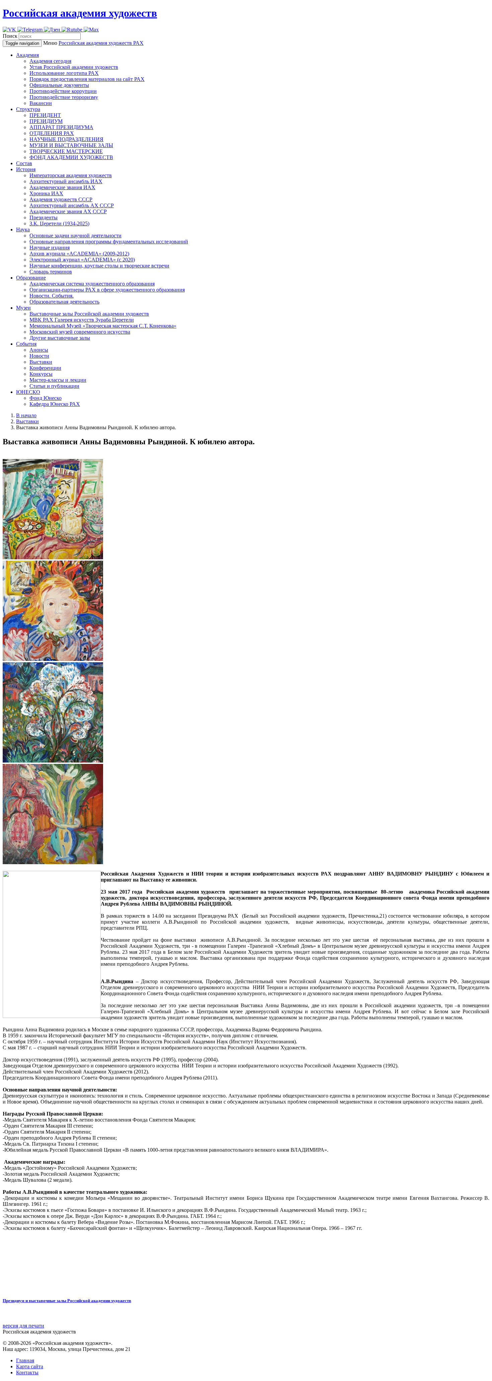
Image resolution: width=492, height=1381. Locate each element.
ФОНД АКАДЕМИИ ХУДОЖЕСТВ (71, 157)
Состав (24, 163)
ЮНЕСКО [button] (28, 392)
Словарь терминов (50, 271)
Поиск (10, 36)
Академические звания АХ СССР (68, 211)
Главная (25, 1360)
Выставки (40, 362)
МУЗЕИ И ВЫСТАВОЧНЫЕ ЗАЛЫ (71, 145)
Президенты (43, 217)
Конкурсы (41, 374)
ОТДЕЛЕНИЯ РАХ (51, 133)
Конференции (45, 368)
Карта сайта (29, 1366)
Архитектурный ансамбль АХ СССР (71, 205)
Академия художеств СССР (60, 199)
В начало (26, 415)
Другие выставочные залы (59, 338)
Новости (39, 356)
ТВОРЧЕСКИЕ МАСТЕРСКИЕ (66, 151)
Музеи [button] (23, 308)
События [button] (26, 344)
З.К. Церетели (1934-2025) (59, 223)
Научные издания (49, 247)
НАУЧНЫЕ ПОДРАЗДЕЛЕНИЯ (66, 139)
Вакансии (40, 103)
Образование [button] (31, 277)
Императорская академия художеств (70, 175)
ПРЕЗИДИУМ (46, 121)
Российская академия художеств (80, 13)
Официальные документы (59, 85)
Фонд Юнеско (45, 398)
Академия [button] (27, 55)
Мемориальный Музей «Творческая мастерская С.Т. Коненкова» (102, 326)
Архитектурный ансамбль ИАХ (65, 181)
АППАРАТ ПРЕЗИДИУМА (61, 127)
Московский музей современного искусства (79, 332)
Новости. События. (51, 296)
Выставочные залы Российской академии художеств (89, 314)
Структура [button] (28, 109)
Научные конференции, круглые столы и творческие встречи (99, 265)
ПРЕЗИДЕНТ (45, 115)
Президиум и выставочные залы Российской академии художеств (67, 1300)
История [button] (25, 169)
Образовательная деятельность (64, 302)
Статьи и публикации (54, 386)
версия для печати (23, 1326)
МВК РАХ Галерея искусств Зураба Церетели (81, 320)
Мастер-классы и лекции (57, 380)
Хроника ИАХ (46, 193)
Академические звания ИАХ (62, 187)
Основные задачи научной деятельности (75, 235)
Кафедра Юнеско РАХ (54, 404)
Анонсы (38, 350)
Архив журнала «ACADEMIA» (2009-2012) (79, 253)
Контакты (27, 1372)
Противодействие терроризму (63, 97)
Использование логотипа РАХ (64, 73)
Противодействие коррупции (63, 91)
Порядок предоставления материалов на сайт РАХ (87, 79)
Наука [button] (23, 229)
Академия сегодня (50, 61)
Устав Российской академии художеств (73, 67)
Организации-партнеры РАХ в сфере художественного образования (107, 290)
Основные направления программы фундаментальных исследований (108, 241)
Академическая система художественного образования (92, 283)
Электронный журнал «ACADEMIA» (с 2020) (82, 259)
